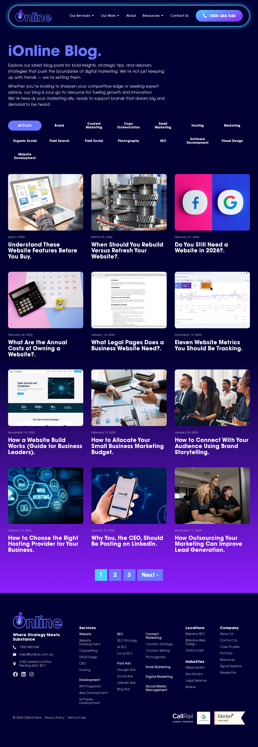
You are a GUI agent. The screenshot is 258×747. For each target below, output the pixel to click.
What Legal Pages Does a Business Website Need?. (127, 345)
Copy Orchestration (128, 125)
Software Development (198, 141)
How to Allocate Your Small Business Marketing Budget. (127, 445)
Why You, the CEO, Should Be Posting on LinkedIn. (127, 540)
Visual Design (232, 141)
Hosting (197, 125)
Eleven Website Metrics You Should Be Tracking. (209, 345)
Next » (150, 574)
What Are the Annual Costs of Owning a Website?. (37, 348)
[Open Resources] (162, 15)
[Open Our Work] (118, 15)
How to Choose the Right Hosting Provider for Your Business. (43, 543)
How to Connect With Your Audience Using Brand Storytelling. (212, 445)
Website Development (25, 156)
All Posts (25, 125)
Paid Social (94, 141)
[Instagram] (31, 674)
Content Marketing (94, 125)
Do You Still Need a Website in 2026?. (201, 247)
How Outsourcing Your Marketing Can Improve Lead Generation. (208, 543)
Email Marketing (163, 125)
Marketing (232, 125)
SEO (163, 141)
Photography (128, 141)
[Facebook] (15, 674)
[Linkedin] (23, 674)
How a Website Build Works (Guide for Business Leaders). (45, 445)
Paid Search (59, 141)
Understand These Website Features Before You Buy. (42, 250)
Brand (59, 125)
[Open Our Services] (92, 15)
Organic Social (25, 141)
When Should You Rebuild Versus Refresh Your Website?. (127, 250)
